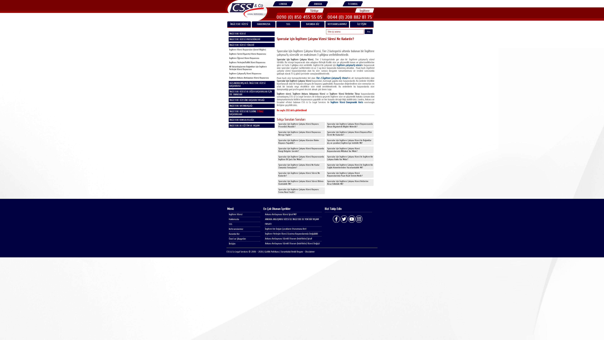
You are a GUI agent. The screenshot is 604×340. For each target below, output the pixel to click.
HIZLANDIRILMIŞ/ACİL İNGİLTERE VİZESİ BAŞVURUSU (247, 84)
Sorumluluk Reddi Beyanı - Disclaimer (298, 251)
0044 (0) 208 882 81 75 (350, 17)
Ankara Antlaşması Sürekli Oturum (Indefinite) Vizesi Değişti (292, 243)
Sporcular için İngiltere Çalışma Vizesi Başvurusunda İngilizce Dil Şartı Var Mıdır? (301, 158)
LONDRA (283, 4)
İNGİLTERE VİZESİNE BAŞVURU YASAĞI (246, 100)
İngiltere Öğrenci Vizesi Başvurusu (244, 58)
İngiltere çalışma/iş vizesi (348, 65)
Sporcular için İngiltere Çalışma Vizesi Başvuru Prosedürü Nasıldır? (298, 125)
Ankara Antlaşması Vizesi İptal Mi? (281, 214)
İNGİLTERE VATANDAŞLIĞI (240, 105)
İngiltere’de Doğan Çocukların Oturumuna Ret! (285, 229)
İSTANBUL (353, 4)
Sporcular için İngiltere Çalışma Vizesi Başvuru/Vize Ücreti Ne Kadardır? (349, 133)
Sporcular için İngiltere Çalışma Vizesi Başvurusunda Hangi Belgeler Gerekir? (301, 150)
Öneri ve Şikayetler (237, 239)
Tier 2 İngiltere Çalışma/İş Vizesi (331, 78)
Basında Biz (312, 24)
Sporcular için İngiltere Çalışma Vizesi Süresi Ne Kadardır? (299, 174)
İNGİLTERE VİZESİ (239, 24)
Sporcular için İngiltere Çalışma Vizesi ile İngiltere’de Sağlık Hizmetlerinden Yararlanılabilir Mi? (350, 166)
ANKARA (318, 4)
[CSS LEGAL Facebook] (336, 219)
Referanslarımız (337, 24)
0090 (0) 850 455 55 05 (299, 17)
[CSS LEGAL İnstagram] (359, 219)
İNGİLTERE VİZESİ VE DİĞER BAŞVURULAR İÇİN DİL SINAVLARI (250, 93)
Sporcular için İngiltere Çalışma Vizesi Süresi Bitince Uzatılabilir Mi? (301, 182)
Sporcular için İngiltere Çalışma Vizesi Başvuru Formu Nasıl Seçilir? (298, 190)
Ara (368, 32)
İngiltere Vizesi (235, 214)
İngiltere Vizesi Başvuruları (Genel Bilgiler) (247, 49)
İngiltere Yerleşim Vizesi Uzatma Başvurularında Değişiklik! (291, 233)
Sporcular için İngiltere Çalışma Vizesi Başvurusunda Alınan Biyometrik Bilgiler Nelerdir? (350, 125)
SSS (288, 24)
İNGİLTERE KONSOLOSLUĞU (241, 120)
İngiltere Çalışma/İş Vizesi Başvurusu (245, 73)
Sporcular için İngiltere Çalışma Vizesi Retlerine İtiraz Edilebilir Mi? (347, 182)
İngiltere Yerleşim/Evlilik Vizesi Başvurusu (247, 62)
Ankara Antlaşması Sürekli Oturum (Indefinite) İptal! (288, 238)
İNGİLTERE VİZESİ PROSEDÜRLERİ (244, 39)
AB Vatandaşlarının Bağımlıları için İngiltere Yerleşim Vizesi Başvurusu (248, 68)
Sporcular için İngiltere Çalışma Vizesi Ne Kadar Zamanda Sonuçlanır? (299, 166)
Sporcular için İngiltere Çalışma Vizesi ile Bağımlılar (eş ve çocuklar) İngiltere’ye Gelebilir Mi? (349, 141)
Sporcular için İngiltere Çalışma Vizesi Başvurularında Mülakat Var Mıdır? (343, 150)
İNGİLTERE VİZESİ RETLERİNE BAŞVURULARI (246, 113)
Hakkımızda (263, 24)
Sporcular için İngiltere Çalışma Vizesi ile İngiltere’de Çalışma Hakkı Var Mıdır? (350, 158)
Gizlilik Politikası (272, 251)
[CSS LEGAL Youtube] (351, 219)
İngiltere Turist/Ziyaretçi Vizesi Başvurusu (247, 54)
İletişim (361, 24)
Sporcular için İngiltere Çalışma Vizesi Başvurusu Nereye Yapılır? (299, 133)
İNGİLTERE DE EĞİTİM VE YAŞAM (244, 125)
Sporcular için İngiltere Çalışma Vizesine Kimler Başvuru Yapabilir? (298, 141)
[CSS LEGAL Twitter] (344, 219)
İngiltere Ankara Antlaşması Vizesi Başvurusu (249, 77)
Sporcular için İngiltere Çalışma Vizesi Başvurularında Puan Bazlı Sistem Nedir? (345, 174)
